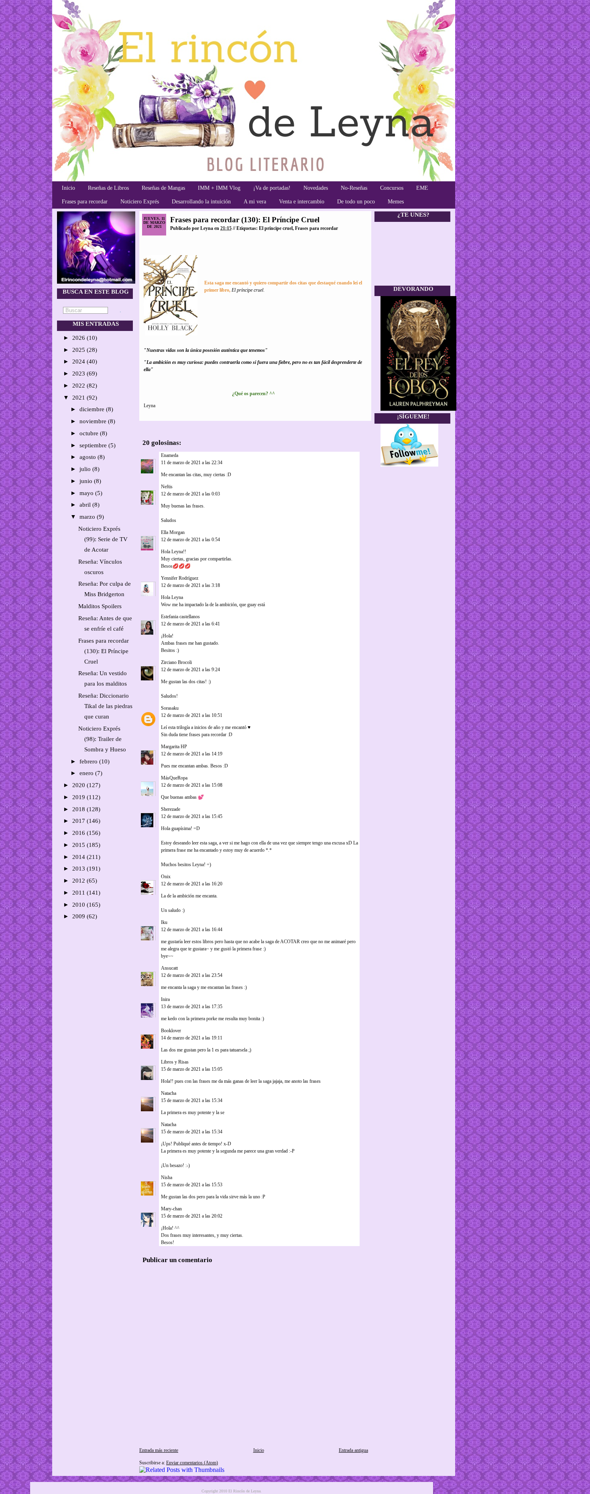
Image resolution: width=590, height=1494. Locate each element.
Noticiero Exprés (139, 202)
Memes (396, 202)
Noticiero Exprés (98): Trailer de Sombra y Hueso (102, 739)
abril (85, 504)
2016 (79, 833)
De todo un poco (356, 202)
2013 (79, 868)
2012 (79, 880)
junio (86, 481)
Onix (166, 876)
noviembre (93, 421)
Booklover (171, 1030)
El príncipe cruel (276, 228)
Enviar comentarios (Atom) (192, 1463)
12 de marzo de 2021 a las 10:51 (191, 715)
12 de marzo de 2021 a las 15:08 (191, 785)
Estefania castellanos (180, 616)
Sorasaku (170, 708)
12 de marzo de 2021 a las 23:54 (191, 975)
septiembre (93, 445)
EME (422, 188)
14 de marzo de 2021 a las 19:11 (191, 1038)
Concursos (391, 188)
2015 (79, 845)
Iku (164, 922)
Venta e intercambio (301, 202)
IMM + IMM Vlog (219, 188)
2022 (79, 385)
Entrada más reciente (158, 1450)
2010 (79, 904)
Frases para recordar (85, 202)
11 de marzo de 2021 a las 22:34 (191, 462)
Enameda (169, 455)
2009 (79, 916)
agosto (88, 457)
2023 (79, 373)
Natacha (168, 1093)
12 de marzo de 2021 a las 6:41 (190, 624)
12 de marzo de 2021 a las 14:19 (191, 754)
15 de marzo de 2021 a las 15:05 (191, 1069)
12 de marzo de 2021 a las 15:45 (191, 816)
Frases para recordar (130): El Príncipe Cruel (103, 651)
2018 (79, 809)
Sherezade (170, 809)
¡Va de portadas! (272, 188)
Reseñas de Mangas (163, 188)
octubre (89, 433)
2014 (79, 857)
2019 (79, 797)
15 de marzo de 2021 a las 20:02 (191, 1216)
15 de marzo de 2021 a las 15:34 (191, 1100)
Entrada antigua (353, 1450)
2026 (79, 338)
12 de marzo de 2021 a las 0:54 (190, 539)
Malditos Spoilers (100, 606)
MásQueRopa (174, 778)
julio (85, 469)
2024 (79, 361)
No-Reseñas (354, 188)
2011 (79, 892)
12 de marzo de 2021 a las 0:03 (190, 494)
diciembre (92, 409)
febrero (89, 761)
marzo (88, 517)
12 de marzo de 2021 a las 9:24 (190, 669)
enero (87, 773)
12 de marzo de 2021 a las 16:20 (191, 884)
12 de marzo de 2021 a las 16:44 (191, 929)
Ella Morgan (173, 532)
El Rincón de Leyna (244, 1491)
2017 (79, 821)
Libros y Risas (175, 1062)
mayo (87, 493)
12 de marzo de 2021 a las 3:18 (190, 585)
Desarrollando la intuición (201, 202)
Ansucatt (169, 968)
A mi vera (255, 202)
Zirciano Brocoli (176, 662)
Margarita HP (174, 746)
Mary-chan (171, 1209)
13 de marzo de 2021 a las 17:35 (191, 1006)
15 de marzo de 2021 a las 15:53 (191, 1184)
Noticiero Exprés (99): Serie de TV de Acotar (103, 539)
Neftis (167, 486)
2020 (79, 785)
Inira (165, 999)
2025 (79, 350)
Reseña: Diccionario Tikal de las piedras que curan (105, 706)
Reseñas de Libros (108, 188)
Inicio (68, 188)
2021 (79, 397)
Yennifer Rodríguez (179, 578)
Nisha (166, 1177)
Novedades (315, 188)
